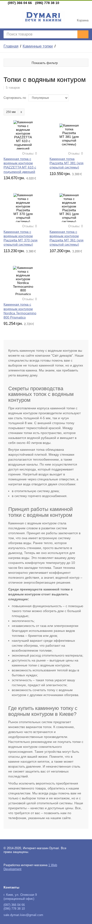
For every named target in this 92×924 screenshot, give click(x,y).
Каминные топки (38, 46)
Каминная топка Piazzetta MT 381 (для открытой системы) (67, 163)
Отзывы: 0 (29, 153)
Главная (11, 46)
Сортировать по (15, 98)
